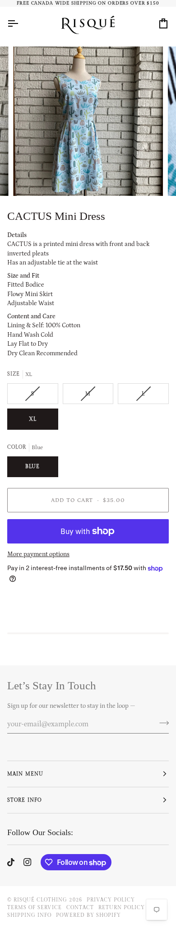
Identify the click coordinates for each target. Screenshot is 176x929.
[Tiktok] (10, 862)
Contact (79, 907)
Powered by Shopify (88, 915)
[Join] (161, 722)
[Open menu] (20, 23)
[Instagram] (27, 862)
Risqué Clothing (40, 900)
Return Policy (121, 907)
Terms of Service (34, 907)
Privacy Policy (111, 900)
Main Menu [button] (25, 774)
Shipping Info (29, 915)
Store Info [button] (24, 800)
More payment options (38, 554)
